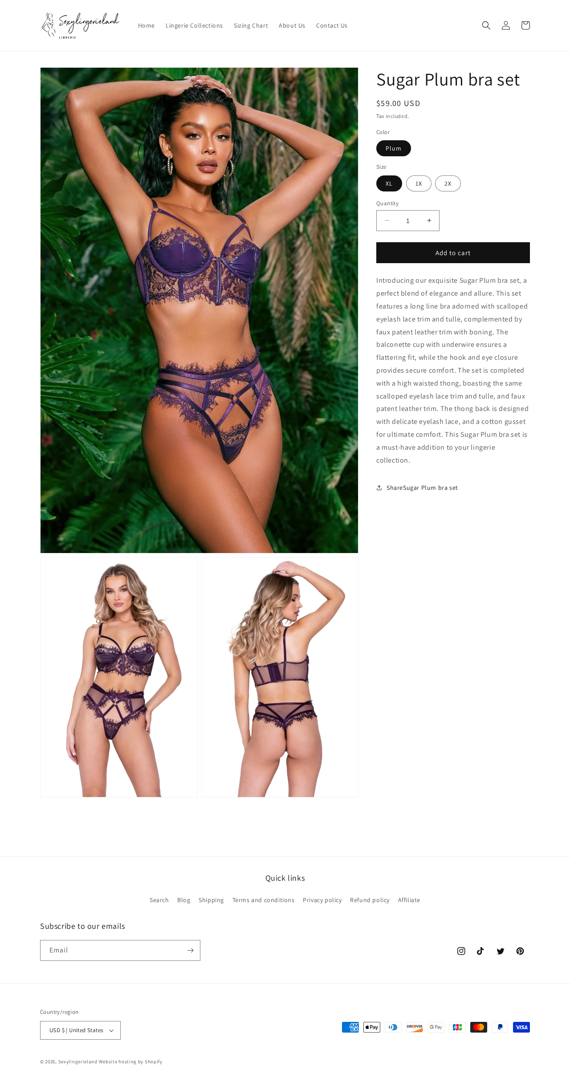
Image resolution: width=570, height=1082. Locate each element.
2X (448, 183)
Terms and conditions (263, 899)
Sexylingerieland (78, 1061)
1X (418, 183)
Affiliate (409, 899)
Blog (183, 899)
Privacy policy (322, 899)
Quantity (387, 203)
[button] (486, 25)
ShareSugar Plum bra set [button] (422, 487)
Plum (394, 148)
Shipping (211, 899)
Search (159, 899)
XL (389, 183)
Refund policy (370, 899)
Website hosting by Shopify (131, 1061)
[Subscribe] (190, 950)
